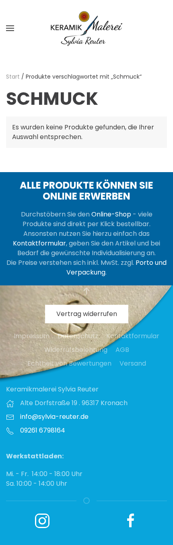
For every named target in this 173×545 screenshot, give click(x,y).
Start (13, 77)
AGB (122, 349)
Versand (132, 363)
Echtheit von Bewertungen (69, 363)
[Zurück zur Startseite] (86, 28)
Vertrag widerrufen (86, 313)
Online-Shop (111, 214)
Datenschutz (78, 336)
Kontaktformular (39, 243)
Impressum (31, 336)
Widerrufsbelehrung (75, 349)
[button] (10, 28)
